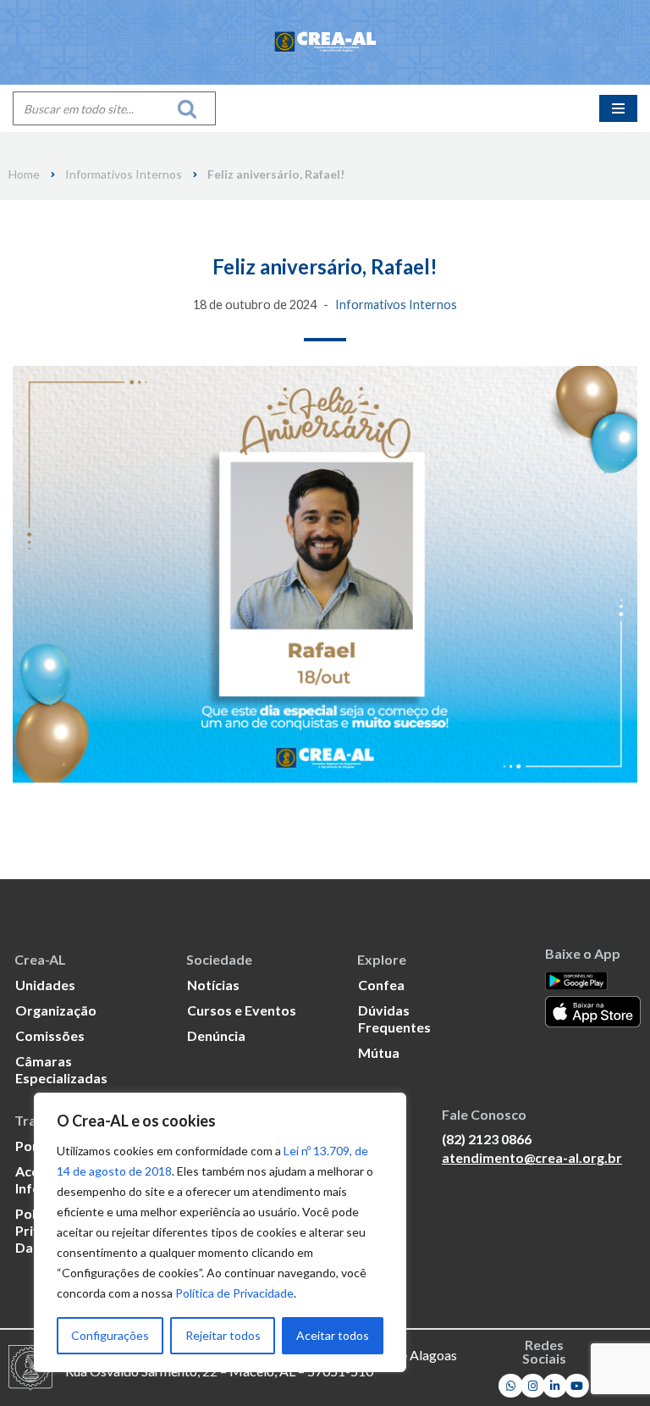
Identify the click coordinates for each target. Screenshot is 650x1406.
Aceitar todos (332, 1335)
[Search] (192, 108)
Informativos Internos (123, 174)
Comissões (50, 1035)
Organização (55, 1010)
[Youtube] (577, 1386)
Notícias (213, 985)
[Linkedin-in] (555, 1386)
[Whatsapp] (511, 1386)
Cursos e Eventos (241, 1010)
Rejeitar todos (223, 1335)
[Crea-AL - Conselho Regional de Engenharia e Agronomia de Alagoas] (325, 42)
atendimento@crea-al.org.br (532, 1157)
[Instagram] (533, 1386)
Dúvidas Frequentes (394, 1018)
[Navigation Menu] (618, 108)
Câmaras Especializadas (61, 1069)
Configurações (110, 1335)
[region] (220, 1232)
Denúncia (216, 1035)
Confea (381, 985)
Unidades (45, 985)
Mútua (378, 1052)
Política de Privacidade (234, 1293)
